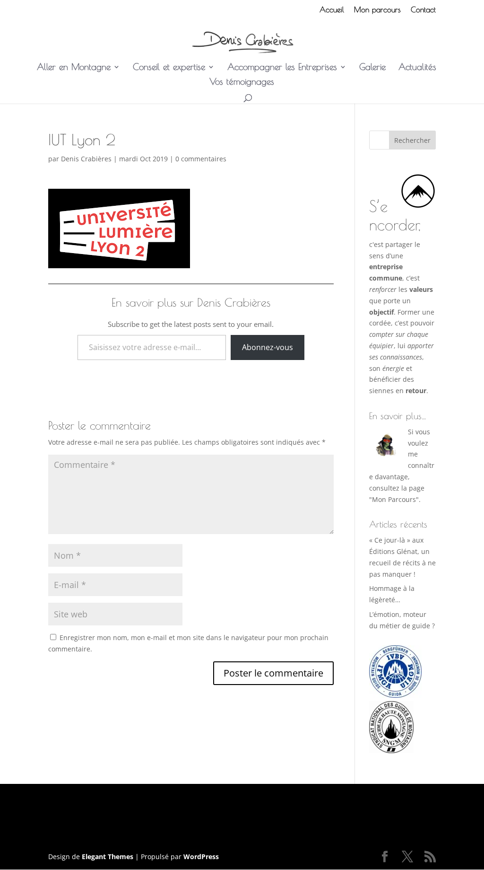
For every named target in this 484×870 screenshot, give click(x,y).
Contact (423, 10)
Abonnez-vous (267, 347)
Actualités (417, 67)
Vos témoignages (241, 82)
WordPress (201, 856)
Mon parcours (377, 10)
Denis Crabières (86, 158)
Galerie (372, 67)
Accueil (332, 10)
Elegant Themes (107, 856)
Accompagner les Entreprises (282, 67)
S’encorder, (395, 215)
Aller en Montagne (74, 67)
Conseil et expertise (169, 67)
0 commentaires (200, 158)
